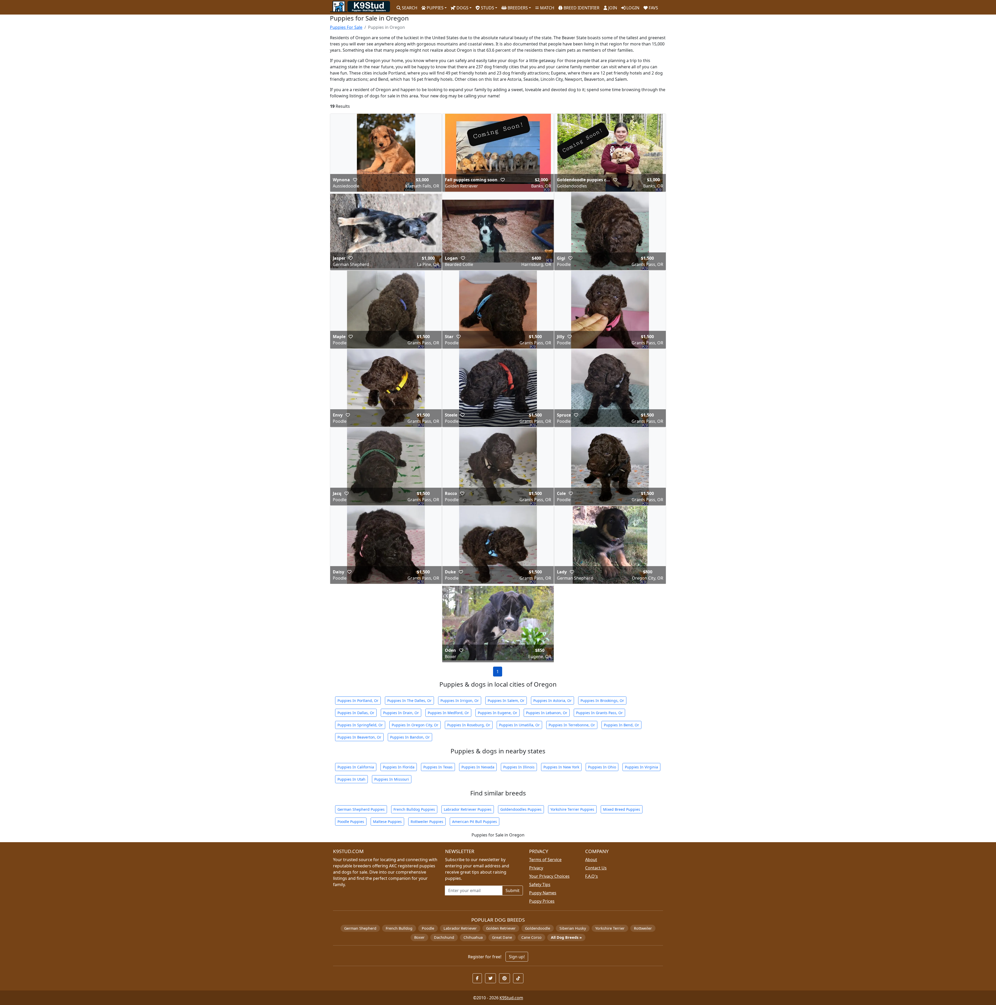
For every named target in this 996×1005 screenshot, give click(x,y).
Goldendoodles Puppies (521, 809)
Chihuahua (473, 937)
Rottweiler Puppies (427, 821)
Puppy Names (542, 893)
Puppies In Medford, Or (448, 712)
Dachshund (444, 937)
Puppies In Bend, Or (621, 724)
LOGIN (632, 8)
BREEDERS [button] (517, 8)
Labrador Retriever (460, 928)
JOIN (612, 8)
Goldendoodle (537, 928)
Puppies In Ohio (602, 767)
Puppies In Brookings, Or (602, 700)
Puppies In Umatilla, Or (519, 724)
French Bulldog (399, 928)
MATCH (546, 8)
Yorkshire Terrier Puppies (572, 809)
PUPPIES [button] (435, 8)
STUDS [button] (487, 8)
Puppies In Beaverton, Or (359, 737)
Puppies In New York (561, 767)
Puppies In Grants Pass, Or (599, 712)
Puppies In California (355, 767)
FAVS (653, 8)
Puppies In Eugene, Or (497, 712)
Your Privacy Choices (549, 876)
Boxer (419, 937)
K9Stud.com (511, 998)
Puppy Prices (542, 901)
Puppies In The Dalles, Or (409, 700)
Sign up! (517, 957)
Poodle (428, 928)
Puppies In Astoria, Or (552, 700)
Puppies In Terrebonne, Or (572, 724)
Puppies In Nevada (477, 767)
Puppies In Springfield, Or (360, 724)
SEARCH (409, 8)
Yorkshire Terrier (610, 928)
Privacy (536, 868)
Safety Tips (539, 884)
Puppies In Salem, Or (506, 700)
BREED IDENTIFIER (581, 8)
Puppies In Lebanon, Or (546, 712)
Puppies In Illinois (519, 767)
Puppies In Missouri (391, 779)
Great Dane (502, 937)
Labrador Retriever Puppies (468, 809)
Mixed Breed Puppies (621, 809)
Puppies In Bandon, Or (410, 737)
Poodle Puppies (350, 821)
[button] (355, 180)
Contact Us (596, 868)
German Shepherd (360, 928)
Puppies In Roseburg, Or (468, 724)
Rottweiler (643, 928)
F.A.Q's (591, 876)
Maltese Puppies (387, 821)
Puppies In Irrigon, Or (459, 700)
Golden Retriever (501, 928)
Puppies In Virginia (641, 767)
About (591, 859)
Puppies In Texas (438, 767)
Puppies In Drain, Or (401, 712)
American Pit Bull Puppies (474, 821)
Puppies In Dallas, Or (355, 712)
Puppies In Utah (351, 779)
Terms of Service (545, 859)
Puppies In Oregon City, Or (415, 724)
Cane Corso (531, 937)
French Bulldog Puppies (414, 809)
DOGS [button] (461, 8)
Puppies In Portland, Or (357, 700)
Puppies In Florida (398, 767)
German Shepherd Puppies (361, 809)
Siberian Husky (572, 928)
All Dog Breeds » (566, 937)
